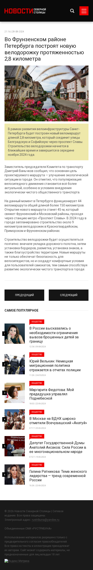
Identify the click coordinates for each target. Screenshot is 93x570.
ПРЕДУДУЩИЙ (24, 293)
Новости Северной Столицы (25, 11)
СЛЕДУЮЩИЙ (68, 293)
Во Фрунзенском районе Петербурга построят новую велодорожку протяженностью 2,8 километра (44, 49)
